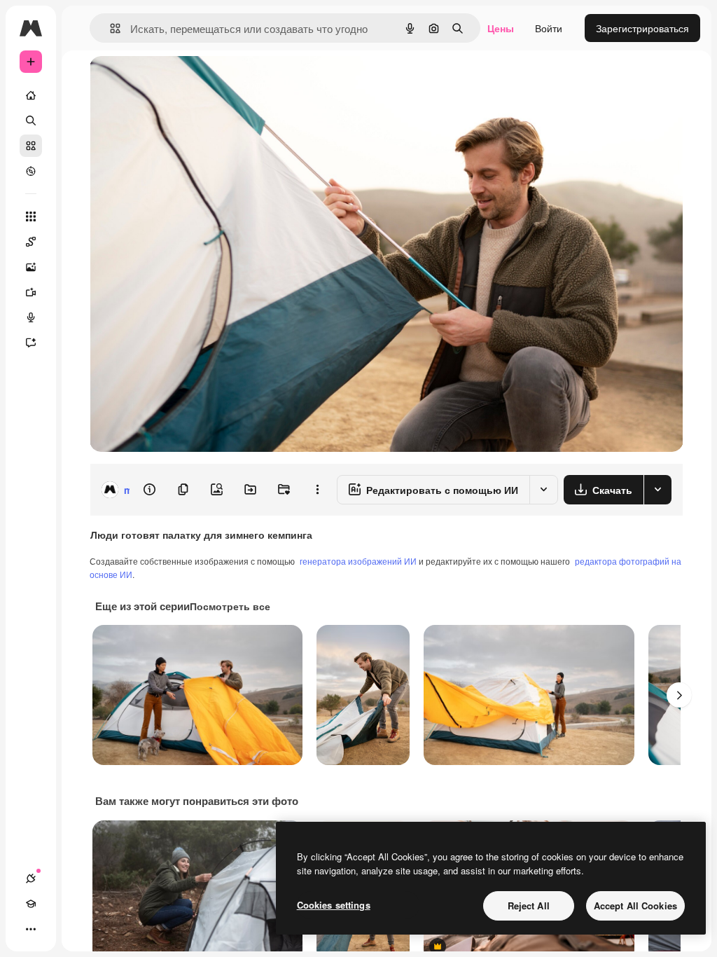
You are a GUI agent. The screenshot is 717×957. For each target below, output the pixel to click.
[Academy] (31, 904)
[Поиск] (31, 120)
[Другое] (31, 929)
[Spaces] (31, 241)
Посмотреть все (230, 606)
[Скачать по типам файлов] (657, 489)
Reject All (529, 905)
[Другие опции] (317, 490)
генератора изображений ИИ (358, 561)
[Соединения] (31, 878)
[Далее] (679, 695)
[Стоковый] (31, 146)
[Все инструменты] (31, 216)
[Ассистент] (31, 342)
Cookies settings (333, 904)
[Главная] (31, 95)
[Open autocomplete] (109, 28)
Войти (548, 28)
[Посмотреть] (31, 171)
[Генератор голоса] (31, 317)
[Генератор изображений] (31, 267)
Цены (500, 28)
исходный (183, 82)
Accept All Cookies (635, 905)
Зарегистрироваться (642, 28)
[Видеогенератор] (31, 292)
